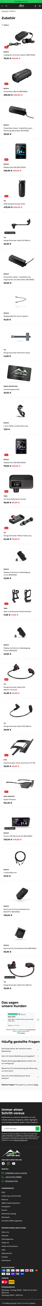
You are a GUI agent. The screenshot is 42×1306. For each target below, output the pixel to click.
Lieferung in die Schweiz (11, 1196)
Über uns (5, 1232)
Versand (5, 1236)
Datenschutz (7, 1253)
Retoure (5, 1199)
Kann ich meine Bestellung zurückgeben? (18, 1056)
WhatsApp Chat (11, 1181)
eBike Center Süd (11, 1303)
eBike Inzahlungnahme (11, 1203)
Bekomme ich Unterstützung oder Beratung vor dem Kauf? (19, 1069)
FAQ (3, 1192)
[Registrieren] (37, 1129)
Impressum (6, 1260)
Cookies (5, 1257)
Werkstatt (6, 1217)
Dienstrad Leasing (9, 1214)
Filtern (6, 25)
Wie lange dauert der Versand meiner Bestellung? (17, 1050)
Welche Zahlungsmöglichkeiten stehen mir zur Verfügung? (19, 1062)
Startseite (5, 11)
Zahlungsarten (7, 1239)
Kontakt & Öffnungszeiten (12, 1221)
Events (4, 1210)
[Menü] (2, 6)
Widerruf (5, 1243)
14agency (32, 1303)
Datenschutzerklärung (20, 1140)
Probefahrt (6, 1207)
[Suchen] (6, 6)
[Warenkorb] (40, 6)
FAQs (36, 1085)
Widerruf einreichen (10, 1246)
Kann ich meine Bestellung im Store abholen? (16, 1077)
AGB (3, 1250)
